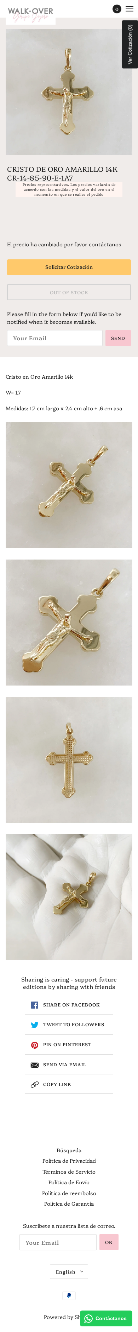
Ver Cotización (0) (130, 44)
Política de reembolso (69, 1193)
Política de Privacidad (69, 1160)
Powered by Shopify (69, 1316)
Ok (109, 1242)
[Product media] (69, 485)
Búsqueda (69, 1150)
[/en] (38, 14)
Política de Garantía (69, 1203)
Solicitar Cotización (69, 266)
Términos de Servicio (69, 1171)
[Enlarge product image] (69, 92)
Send (118, 338)
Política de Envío (69, 1182)
